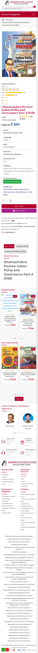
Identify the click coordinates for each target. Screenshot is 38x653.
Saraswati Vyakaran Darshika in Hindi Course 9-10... (10, 374)
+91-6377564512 (17, 226)
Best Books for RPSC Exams (19, 630)
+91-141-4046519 (29, 226)
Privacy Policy (6, 499)
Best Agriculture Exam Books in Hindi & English (19, 569)
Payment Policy (7, 513)
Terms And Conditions (9, 496)
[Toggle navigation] (33, 14)
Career (23, 481)
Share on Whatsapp (13, 181)
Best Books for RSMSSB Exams (19, 635)
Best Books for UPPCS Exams (19, 633)
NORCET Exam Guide (19, 552)
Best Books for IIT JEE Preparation (19, 613)
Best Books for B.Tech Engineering (19, 624)
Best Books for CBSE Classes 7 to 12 (19, 616)
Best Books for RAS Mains (19, 627)
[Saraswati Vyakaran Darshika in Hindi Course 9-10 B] (10, 358)
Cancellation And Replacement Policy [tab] (15, 251)
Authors (5, 477)
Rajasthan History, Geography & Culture (19, 557)
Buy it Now (19, 206)
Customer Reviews (8, 481)
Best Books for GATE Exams (19, 638)
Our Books (9, 20)
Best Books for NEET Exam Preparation (19, 610)
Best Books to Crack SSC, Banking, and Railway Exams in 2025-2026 (19, 604)
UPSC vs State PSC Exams (19, 582)
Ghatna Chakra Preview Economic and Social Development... (28, 322)
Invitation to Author (8, 479)
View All (19, 399)
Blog (4, 484)
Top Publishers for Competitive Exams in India (19, 590)
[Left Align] (3, 89)
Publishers (6, 474)
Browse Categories (11, 14)
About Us (24, 476)
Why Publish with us (27, 483)
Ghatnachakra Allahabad (12, 154)
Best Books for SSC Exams (19, 619)
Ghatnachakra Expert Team (13, 133)
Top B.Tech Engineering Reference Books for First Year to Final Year (19, 599)
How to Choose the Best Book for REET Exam (19, 584)
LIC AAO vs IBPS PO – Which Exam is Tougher (19, 565)
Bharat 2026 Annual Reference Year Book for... (28, 374)
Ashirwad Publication (18, 645)
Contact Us (25, 486)
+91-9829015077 (9, 232)
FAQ (23, 479)
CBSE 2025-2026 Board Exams (19, 593)
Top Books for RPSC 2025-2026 (19, 587)
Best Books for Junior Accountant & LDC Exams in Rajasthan (19, 578)
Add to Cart (20, 211)
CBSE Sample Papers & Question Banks (19, 536)
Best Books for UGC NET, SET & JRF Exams (19, 621)
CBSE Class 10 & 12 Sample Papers (19, 539)
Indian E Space (22, 647)
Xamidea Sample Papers (19, 544)
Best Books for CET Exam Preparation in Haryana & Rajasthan (19, 561)
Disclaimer (6, 501)
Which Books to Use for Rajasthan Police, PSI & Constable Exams (19, 573)
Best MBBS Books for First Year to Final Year (19, 555)
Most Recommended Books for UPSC (19, 596)
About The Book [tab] (9, 246)
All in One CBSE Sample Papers (19, 542)
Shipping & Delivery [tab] (22, 246)
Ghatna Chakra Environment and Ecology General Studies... (10, 319)
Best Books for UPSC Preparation (19, 608)
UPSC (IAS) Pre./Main (10, 189)
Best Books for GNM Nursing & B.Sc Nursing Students (19, 548)
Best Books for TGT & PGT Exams (19, 641)
